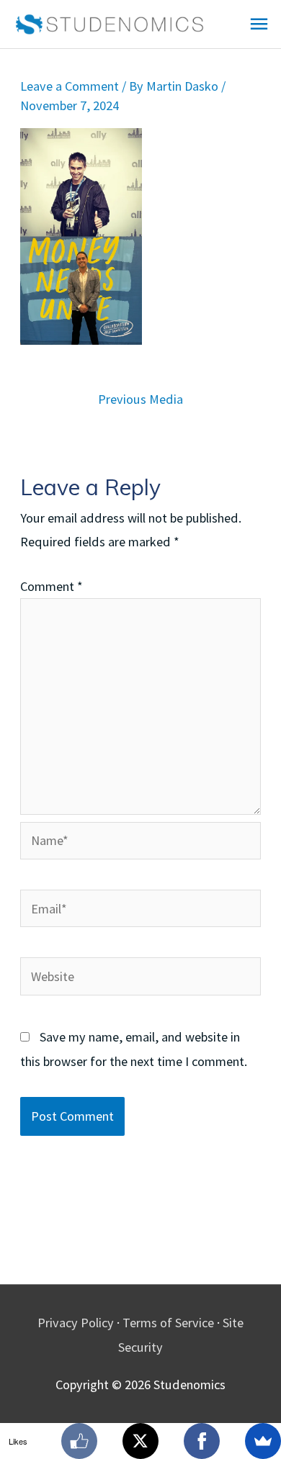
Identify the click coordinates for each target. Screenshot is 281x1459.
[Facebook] (202, 1441)
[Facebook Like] (79, 1441)
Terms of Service (168, 1322)
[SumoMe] (263, 1441)
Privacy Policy (75, 1322)
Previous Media (140, 399)
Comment (51, 586)
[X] (140, 1441)
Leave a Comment (69, 86)
